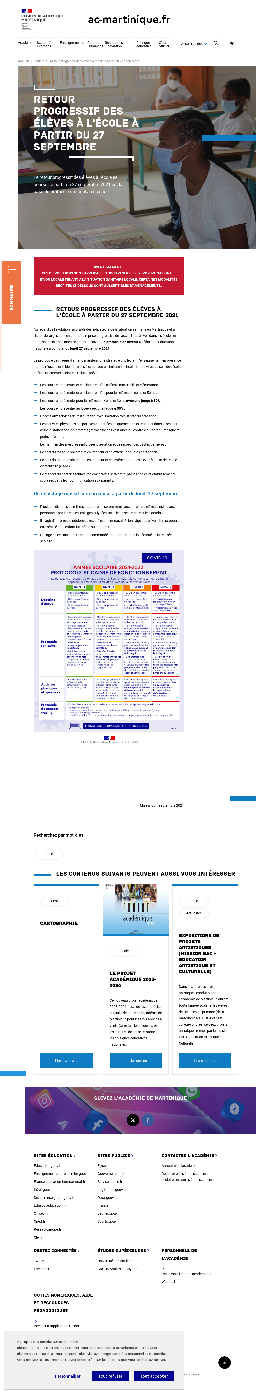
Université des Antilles (114, 1260)
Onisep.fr (41, 1213)
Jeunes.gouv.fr (109, 1213)
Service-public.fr (110, 1181)
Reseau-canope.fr (48, 1229)
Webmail (168, 1281)
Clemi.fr (40, 1237)
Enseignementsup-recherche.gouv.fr (62, 1173)
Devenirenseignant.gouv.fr (54, 1197)
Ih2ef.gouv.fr (44, 1189)
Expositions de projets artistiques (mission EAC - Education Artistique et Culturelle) (199, 954)
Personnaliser (68, 1376)
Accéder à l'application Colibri (56, 1325)
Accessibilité (232, 43)
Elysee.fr (104, 1165)
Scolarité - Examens (44, 44)
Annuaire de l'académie (179, 1165)
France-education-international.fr (60, 1181)
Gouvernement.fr (111, 1173)
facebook (148, 1120)
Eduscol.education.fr (50, 1205)
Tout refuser (110, 1376)
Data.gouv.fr (107, 1197)
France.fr (105, 1205)
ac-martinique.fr (129, 19)
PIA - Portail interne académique (186, 1273)
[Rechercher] (216, 44)
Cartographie (59, 923)
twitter (133, 1120)
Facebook (41, 1268)
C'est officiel (164, 44)
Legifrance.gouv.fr (112, 1189)
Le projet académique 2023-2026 (133, 979)
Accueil (23, 61)
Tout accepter (154, 1376)
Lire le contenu (66, 1060)
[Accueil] (43, 19)
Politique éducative (144, 44)
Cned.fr (40, 1221)
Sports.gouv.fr (109, 1221)
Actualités (194, 913)
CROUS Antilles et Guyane (118, 1268)
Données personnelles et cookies (139, 1353)
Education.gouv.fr (48, 1165)
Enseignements (72, 43)
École (49, 853)
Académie (25, 43)
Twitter (39, 1260)
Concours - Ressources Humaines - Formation (105, 44)
